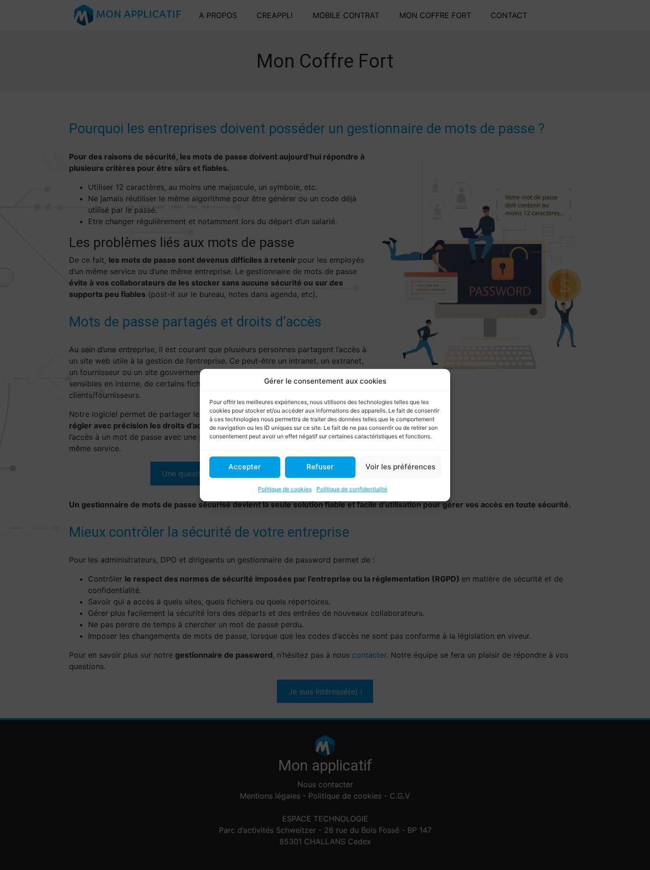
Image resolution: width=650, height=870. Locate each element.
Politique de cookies (285, 489)
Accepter (244, 466)
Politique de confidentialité (351, 489)
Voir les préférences (400, 466)
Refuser (320, 466)
